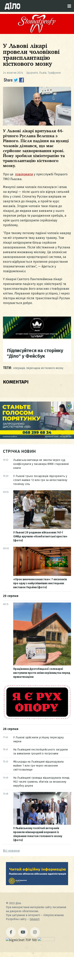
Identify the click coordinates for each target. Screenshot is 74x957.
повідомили (24, 174)
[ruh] (37, 719)
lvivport (34, 919)
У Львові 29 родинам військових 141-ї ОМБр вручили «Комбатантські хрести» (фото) (40, 536)
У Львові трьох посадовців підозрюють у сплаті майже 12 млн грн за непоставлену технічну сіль (40, 480)
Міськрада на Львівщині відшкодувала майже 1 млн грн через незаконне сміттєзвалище (38, 765)
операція (19, 368)
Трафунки (54, 72)
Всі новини (11, 851)
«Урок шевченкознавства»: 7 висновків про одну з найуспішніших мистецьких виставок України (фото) (40, 583)
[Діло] (12, 6)
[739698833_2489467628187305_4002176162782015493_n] (37, 33)
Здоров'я (32, 72)
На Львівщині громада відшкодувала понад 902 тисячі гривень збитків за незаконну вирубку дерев (41, 781)
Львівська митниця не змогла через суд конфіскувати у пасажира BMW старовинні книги (41, 464)
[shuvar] (37, 337)
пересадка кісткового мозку (44, 368)
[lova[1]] (37, 884)
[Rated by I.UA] (46, 940)
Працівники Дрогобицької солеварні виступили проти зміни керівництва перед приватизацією (41, 673)
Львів (42, 72)
